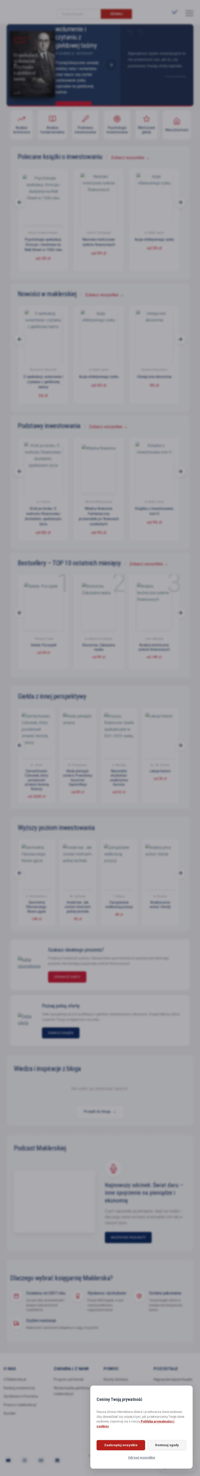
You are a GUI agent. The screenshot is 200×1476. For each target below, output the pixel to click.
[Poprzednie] (19, 202)
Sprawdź (73, 102)
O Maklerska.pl (15, 1379)
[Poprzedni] (15, 64)
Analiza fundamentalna (52, 130)
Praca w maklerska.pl (20, 1405)
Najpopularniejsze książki (173, 1379)
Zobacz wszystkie (130, 157)
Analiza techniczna (21, 130)
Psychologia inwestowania (117, 130)
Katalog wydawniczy (19, 1388)
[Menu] (189, 13)
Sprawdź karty (67, 977)
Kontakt (10, 1413)
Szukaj (116, 14)
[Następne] (180, 202)
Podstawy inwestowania (85, 130)
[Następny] (111, 64)
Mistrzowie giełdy (146, 130)
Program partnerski (69, 1379)
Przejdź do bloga (100, 1112)
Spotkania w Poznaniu (21, 1396)
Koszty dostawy (116, 1379)
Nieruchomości (176, 130)
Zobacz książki (61, 1033)
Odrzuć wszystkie (141, 1457)
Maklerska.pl (24, 10)
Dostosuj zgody (167, 1445)
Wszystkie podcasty (128, 1237)
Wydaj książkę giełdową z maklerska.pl (73, 1391)
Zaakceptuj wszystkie (121, 1445)
